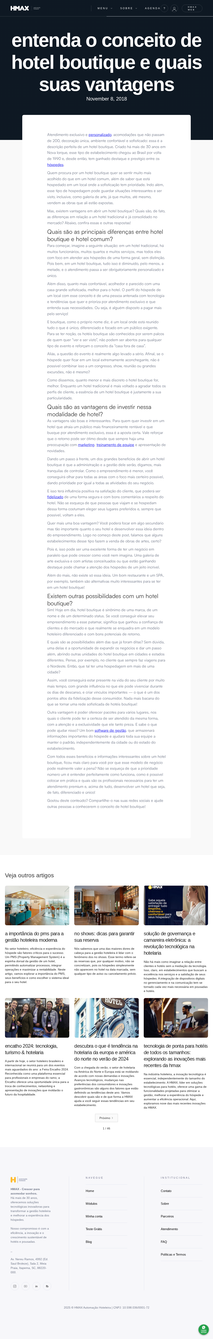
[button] (105, 8)
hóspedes (55, 164)
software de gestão (110, 730)
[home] (48, 8)
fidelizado (55, 496)
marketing (86, 444)
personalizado (100, 134)
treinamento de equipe (115, 444)
